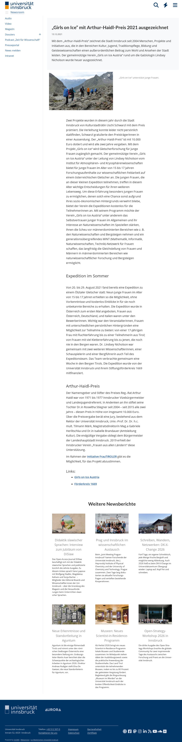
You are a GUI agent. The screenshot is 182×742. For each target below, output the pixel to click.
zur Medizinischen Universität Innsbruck (44, 740)
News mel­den (13, 50)
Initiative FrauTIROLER (102, 456)
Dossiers (10, 34)
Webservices (25, 740)
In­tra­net (9, 55)
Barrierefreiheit (94, 729)
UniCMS (16, 740)
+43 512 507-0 (53, 729)
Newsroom (17, 12)
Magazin (9, 29)
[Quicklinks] (165, 5)
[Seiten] (175, 5)
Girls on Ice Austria (86, 477)
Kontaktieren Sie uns (48, 732)
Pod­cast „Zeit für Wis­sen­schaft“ (22, 39)
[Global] (165, 5)
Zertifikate (92, 732)
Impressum (73, 729)
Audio (8, 18)
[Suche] (156, 5)
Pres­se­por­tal (12, 45)
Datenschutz (73, 732)
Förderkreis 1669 (85, 484)
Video (8, 23)
